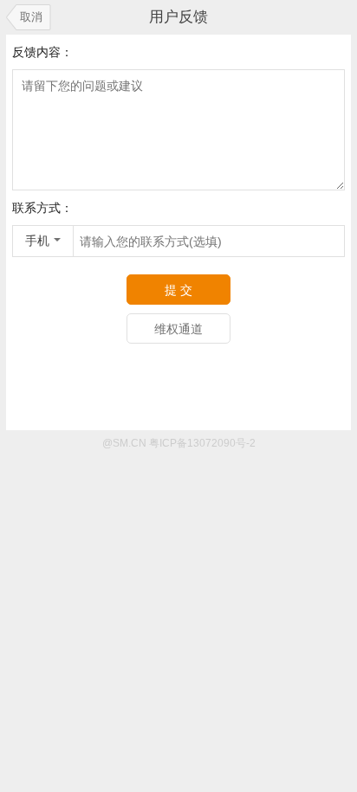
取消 (31, 16)
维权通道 (178, 329)
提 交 (178, 290)
